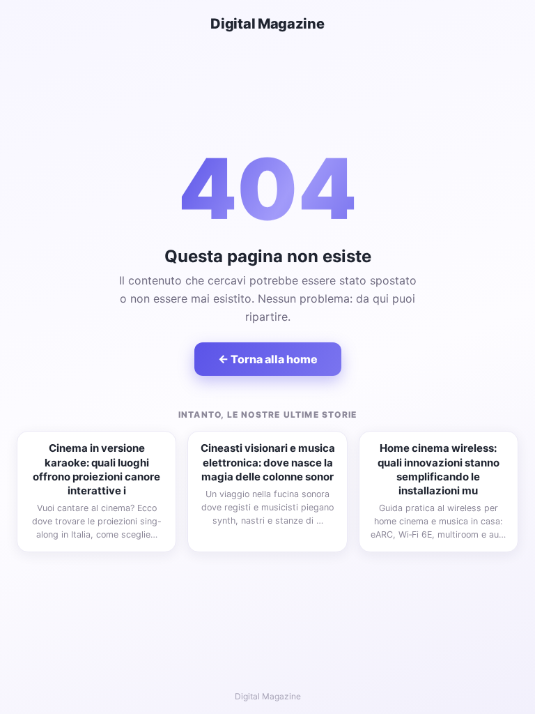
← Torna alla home (268, 359)
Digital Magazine (267, 23)
